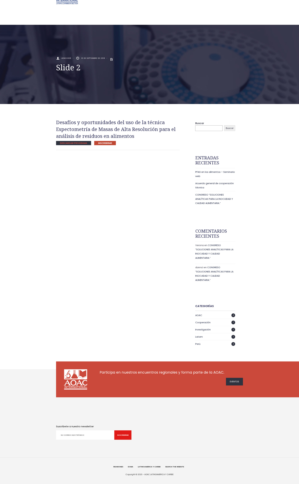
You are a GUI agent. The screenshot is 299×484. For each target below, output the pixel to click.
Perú (197, 344)
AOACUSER (66, 58)
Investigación (203, 329)
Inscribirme (105, 143)
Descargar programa (73, 143)
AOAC (198, 315)
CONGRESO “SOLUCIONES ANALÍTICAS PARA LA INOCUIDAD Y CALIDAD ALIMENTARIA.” (214, 199)
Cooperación (203, 322)
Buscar (199, 123)
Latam (199, 336)
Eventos (234, 381)
